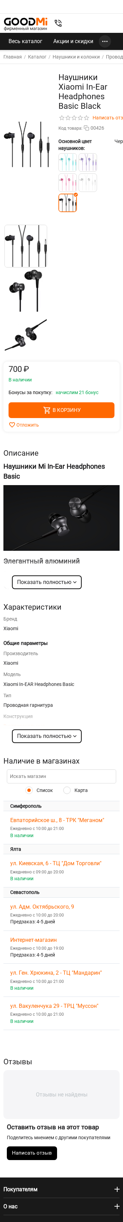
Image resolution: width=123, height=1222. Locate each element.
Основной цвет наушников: (75, 145)
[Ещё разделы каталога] (105, 41)
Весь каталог (25, 41)
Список (44, 790)
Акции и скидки (73, 41)
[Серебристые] (88, 182)
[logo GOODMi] (25, 24)
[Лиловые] (88, 162)
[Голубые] (67, 162)
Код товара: (70, 128)
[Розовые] (67, 182)
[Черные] (67, 203)
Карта (80, 790)
